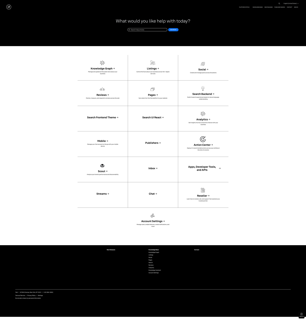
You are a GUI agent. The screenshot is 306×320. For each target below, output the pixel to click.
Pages (150, 260)
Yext (16, 292)
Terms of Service (20, 295)
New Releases (268, 7)
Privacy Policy (31, 295)
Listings (151, 255)
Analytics (151, 267)
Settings (40, 295)
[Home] (8, 9)
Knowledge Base (258, 7)
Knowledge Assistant (155, 270)
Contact (289, 7)
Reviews (151, 265)
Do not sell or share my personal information (28, 298)
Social (150, 257)
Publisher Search (279, 7)
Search (151, 262)
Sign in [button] (296, 7)
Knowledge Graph (154, 252)
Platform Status (244, 7)
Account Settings (154, 273)
